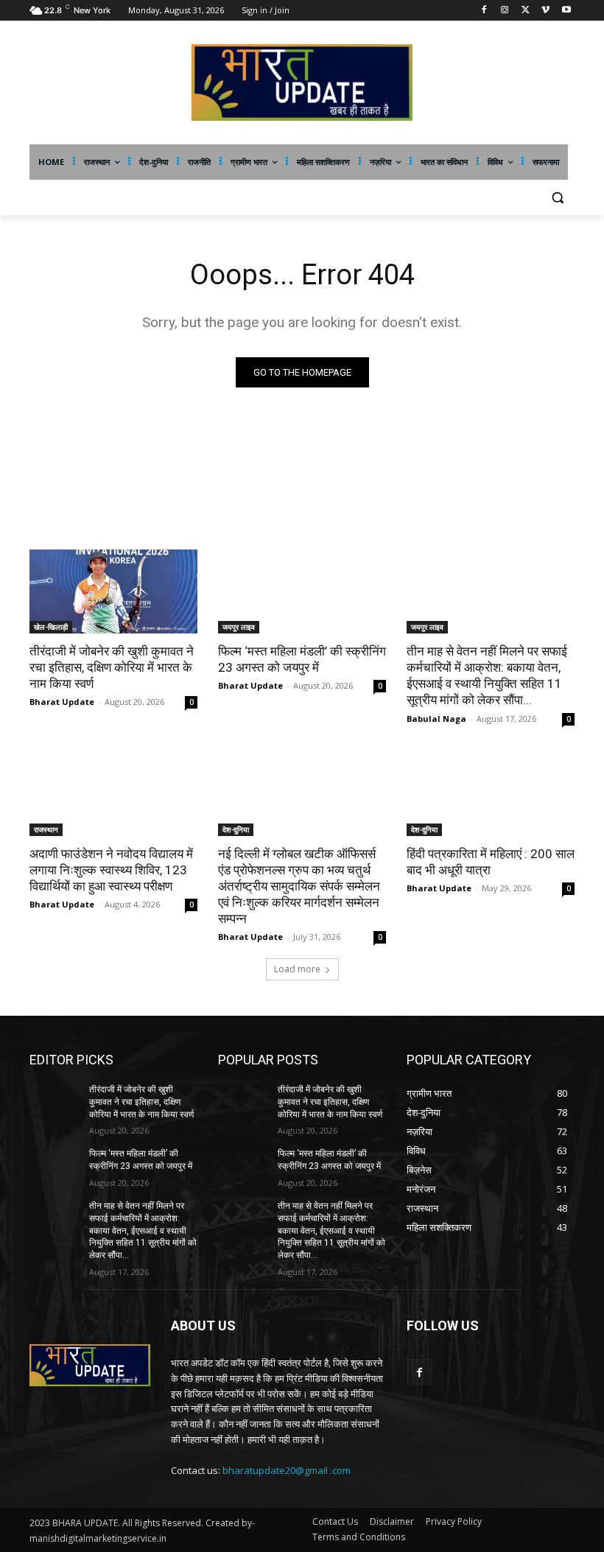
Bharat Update (61, 701)
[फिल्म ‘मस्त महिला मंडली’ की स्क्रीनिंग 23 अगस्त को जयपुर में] (302, 591)
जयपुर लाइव (238, 627)
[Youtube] (566, 10)
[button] (557, 197)
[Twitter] (525, 10)
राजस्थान (46, 829)
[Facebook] (484, 10)
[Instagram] (504, 10)
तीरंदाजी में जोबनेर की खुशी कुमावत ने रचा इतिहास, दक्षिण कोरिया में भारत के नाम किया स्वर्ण (111, 667)
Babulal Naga (436, 718)
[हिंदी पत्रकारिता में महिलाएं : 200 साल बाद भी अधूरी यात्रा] (491, 794)
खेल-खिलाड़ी (51, 627)
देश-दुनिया (235, 829)
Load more (297, 969)
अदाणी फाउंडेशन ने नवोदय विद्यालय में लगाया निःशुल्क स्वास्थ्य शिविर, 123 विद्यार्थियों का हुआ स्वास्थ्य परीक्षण (111, 869)
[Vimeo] (545, 10)
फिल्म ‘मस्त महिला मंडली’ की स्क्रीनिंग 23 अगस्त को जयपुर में (302, 659)
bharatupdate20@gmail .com (286, 1470)
